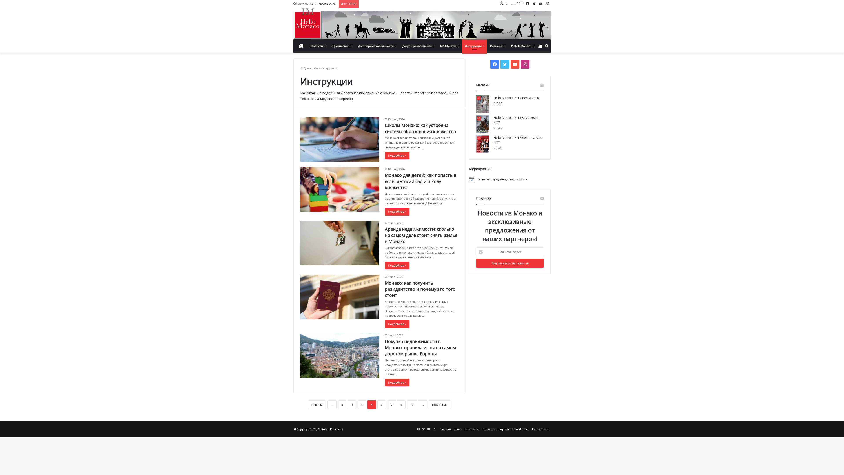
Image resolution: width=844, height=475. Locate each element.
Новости (317, 46)
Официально (340, 46)
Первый (317, 405)
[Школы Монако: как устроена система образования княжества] (339, 139)
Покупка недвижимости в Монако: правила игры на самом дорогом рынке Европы (420, 347)
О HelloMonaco (521, 46)
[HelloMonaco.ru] (422, 23)
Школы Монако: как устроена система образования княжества (420, 128)
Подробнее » (397, 155)
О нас (458, 429)
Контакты (472, 429)
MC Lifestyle (448, 46)
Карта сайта (540, 429)
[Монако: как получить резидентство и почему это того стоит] (339, 297)
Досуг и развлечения (417, 46)
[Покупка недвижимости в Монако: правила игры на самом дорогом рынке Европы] (339, 355)
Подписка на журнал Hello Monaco (505, 429)
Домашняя (310, 68)
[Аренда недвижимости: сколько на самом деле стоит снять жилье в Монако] (339, 243)
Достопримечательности (376, 46)
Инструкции (473, 46)
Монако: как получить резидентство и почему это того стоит (420, 289)
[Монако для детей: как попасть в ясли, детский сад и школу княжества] (339, 189)
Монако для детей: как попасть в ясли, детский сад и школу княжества (420, 181)
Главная (445, 429)
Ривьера (496, 46)
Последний (439, 405)
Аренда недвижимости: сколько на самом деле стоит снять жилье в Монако (421, 235)
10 (411, 405)
